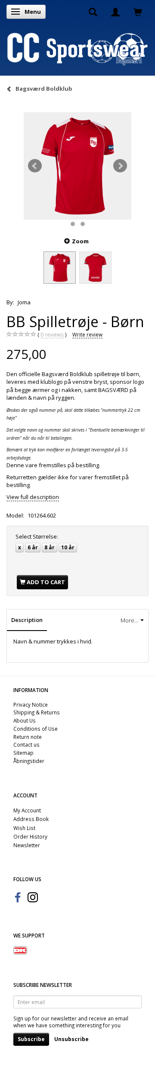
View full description (32, 497)
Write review (87, 334)
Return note (27, 736)
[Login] (115, 11)
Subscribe (31, 1039)
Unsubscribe (71, 1039)
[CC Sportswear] (77, 48)
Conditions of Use (35, 728)
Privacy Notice (30, 704)
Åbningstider (28, 760)
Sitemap (23, 752)
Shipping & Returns (36, 712)
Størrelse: (37, 536)
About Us (24, 720)
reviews (52, 334)
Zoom (80, 241)
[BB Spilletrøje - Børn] (77, 165)
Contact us (26, 744)
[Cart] (138, 11)
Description (27, 620)
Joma (24, 302)
